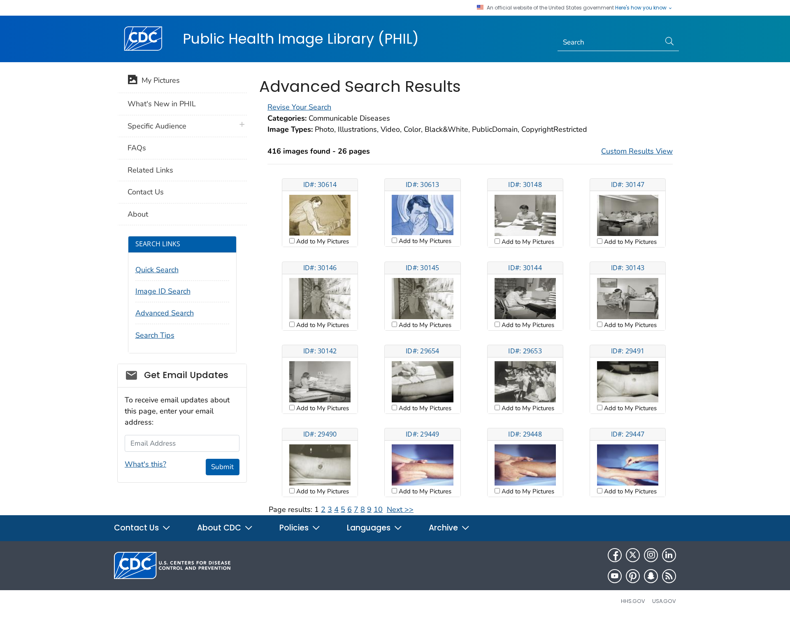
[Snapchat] (651, 576)
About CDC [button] (220, 527)
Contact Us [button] (137, 527)
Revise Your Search (299, 107)
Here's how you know (641, 8)
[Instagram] (651, 555)
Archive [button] (444, 527)
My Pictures (158, 80)
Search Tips (154, 335)
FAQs (137, 148)
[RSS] (669, 576)
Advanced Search (164, 313)
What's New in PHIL (162, 104)
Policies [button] (295, 527)
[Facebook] (615, 555)
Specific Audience (157, 126)
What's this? (145, 464)
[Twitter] (633, 555)
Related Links (150, 170)
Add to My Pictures (322, 241)
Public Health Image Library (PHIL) (301, 39)
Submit (222, 467)
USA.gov (664, 601)
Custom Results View (637, 151)
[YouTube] (615, 576)
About (138, 214)
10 (378, 509)
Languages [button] (370, 527)
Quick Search (157, 270)
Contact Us (146, 192)
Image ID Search (163, 291)
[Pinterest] (633, 576)
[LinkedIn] (669, 555)
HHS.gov (633, 601)
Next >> (400, 509)
